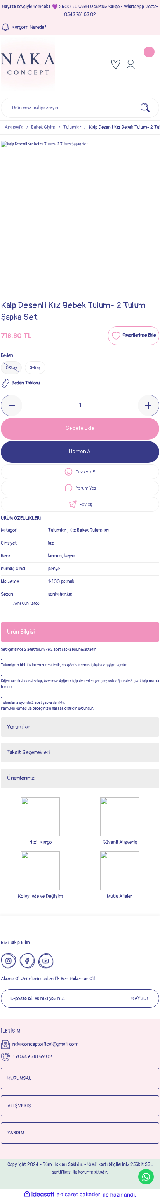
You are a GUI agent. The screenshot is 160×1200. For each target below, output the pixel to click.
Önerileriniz (21, 778)
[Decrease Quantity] (11, 405)
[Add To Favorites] (133, 335)
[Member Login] (130, 64)
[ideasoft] (39, 1194)
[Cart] (150, 64)
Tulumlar (57, 530)
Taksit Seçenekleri (28, 752)
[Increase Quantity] (148, 405)
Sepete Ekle (80, 428)
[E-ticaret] (79, 1195)
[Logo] (28, 64)
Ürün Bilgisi (21, 632)
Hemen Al (80, 451)
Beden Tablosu (26, 383)
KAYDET (140, 998)
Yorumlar (18, 727)
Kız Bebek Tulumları (89, 530)
